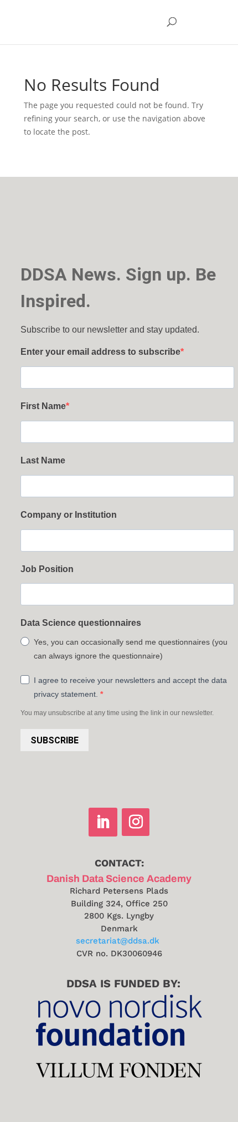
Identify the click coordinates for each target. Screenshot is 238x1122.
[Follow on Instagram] (135, 822)
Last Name (42, 460)
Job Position (47, 569)
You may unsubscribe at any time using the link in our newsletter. (117, 713)
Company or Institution (68, 514)
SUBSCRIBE (54, 740)
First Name (43, 406)
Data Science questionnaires (80, 623)
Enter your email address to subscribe (100, 351)
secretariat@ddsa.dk (117, 941)
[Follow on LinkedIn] (103, 822)
